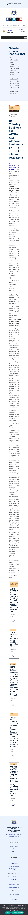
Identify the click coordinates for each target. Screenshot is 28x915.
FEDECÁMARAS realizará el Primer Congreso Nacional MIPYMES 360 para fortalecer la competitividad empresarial (14, 781)
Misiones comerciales (14, 866)
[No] (26, 909)
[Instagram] (10, 19)
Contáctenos (14, 899)
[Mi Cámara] (16, 31)
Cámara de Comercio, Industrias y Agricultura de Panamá (14, 165)
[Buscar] (24, 25)
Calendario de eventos (14, 884)
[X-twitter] (17, 19)
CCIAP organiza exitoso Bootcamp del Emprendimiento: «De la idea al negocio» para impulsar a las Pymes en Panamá (14, 681)
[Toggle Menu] (25, 37)
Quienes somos (14, 846)
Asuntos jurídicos (14, 863)
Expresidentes (14, 854)
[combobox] (12, 25)
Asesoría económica (14, 861)
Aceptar (8, 912)
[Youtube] (20, 19)
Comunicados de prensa (14, 877)
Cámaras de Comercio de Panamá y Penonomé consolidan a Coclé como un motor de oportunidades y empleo (14, 732)
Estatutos (14, 851)
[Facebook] (7, 19)
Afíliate (9, 30)
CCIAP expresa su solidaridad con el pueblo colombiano (14, 639)
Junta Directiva (14, 848)
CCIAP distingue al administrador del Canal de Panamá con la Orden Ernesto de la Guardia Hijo (14, 600)
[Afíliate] (3, 31)
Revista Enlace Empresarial (14, 882)
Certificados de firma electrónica (14, 869)
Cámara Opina (14, 879)
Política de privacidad (14, 894)
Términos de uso (14, 897)
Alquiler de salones (14, 887)
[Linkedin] (14, 19)
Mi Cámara (22, 30)
